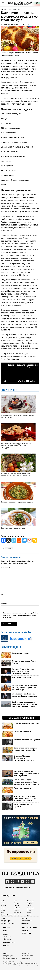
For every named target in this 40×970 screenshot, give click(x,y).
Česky (29, 905)
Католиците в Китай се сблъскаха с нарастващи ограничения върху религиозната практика (25, 798)
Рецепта (9, 548)
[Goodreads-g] (17, 881)
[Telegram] (24, 540)
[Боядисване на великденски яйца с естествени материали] (18, 465)
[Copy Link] (34, 540)
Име (3, 594)
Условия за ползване (8, 923)
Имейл (4, 604)
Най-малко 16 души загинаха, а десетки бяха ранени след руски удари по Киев (25, 782)
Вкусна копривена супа (13, 528)
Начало (3, 10)
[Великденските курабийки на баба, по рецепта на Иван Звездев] (18, 434)
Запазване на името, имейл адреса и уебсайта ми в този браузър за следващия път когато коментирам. (20, 615)
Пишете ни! (24, 918)
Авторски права (6, 921)
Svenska (16, 910)
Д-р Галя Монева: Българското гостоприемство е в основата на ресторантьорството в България (24, 758)
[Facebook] (3, 540)
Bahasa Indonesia (6, 915)
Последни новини (7, 887)
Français (16, 901)
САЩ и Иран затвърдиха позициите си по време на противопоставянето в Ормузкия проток (24, 704)
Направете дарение (23, 887)
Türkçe (29, 912)
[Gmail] (29, 540)
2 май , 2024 (25, 24)
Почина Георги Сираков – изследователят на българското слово (24, 671)
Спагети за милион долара (26, 724)
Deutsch (16, 903)
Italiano (16, 905)
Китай (5, 934)
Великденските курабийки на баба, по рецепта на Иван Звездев (16, 445)
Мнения (6, 946)
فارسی (29, 915)
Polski (29, 910)
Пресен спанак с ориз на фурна (17, 502)
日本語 (3, 910)
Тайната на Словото (21, 677)
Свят (5, 931)
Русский (16, 915)
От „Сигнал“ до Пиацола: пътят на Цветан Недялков (24, 695)
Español (3, 905)
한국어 (3, 912)
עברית (3, 908)
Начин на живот (14, 10)
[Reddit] (19, 540)
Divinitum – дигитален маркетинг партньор (25, 965)
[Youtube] (22, 881)
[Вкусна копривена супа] (18, 519)
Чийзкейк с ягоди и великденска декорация (17, 416)
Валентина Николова (10, 24)
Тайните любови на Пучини (27, 740)
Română (29, 903)
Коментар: (5, 568)
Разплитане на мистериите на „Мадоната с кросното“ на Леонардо (24, 687)
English (3, 901)
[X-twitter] (12, 881)
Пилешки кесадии (20, 653)
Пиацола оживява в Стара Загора (24, 662)
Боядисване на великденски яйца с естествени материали (16, 475)
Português (17, 908)
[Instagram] (13, 540)
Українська (30, 901)
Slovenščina (30, 908)
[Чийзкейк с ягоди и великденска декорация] (18, 406)
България (6, 927)
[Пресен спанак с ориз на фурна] (18, 492)
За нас (3, 918)
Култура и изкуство (29, 927)
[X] (8, 540)
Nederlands (17, 912)
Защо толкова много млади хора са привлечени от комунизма (26, 773)
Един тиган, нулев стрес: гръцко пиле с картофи (25, 749)
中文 (2, 903)
